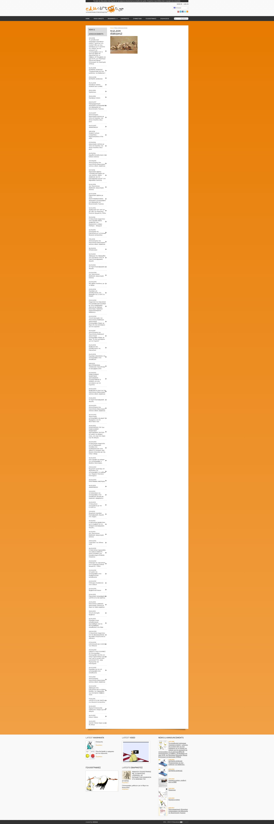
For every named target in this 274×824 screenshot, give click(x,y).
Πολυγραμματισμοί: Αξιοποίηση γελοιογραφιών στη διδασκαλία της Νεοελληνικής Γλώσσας (97, 105)
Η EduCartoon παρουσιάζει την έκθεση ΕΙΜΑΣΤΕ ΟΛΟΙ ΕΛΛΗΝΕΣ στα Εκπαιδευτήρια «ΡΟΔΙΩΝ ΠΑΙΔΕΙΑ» (97, 553)
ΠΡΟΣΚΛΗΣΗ (93, 249)
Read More (99, 745)
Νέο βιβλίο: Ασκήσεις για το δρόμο (96, 283)
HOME (88, 18)
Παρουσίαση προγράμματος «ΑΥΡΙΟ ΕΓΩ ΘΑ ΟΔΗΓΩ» (97, 596)
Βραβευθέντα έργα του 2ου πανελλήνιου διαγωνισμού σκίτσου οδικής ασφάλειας (97, 391)
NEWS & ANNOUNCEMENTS (171, 738)
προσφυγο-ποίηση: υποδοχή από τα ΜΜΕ (95, 84)
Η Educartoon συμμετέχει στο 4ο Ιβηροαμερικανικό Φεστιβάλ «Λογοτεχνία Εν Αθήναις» (97, 635)
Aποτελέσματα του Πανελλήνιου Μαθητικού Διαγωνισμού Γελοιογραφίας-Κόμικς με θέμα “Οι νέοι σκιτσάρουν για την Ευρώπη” (97, 336)
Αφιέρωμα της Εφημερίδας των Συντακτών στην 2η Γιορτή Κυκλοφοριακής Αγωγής (97, 257)
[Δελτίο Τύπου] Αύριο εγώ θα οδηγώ (97, 722)
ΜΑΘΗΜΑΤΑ (112, 18)
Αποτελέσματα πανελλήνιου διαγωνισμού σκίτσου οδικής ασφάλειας (97, 679)
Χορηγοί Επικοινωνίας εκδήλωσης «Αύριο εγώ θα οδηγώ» (97, 708)
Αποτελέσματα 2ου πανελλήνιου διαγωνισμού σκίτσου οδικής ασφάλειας (97, 408)
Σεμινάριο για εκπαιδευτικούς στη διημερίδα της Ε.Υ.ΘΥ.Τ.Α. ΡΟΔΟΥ (97, 292)
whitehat (95, 822)
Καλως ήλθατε (93, 716)
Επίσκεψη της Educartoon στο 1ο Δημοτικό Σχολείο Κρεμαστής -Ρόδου (97, 563)
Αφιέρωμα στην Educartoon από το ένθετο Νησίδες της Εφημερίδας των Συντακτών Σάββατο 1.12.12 (97, 690)
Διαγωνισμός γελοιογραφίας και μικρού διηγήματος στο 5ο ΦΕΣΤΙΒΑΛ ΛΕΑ (97, 418)
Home (111, 28)
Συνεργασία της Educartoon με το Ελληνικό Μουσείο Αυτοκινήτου (97, 232)
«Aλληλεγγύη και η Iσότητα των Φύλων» (97, 644)
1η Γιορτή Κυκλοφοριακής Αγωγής (96, 399)
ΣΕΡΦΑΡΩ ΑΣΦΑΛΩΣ (96, 78)
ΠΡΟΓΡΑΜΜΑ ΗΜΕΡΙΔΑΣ (97, 480)
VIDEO (132, 738)
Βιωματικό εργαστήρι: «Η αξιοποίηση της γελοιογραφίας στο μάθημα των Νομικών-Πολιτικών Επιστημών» (97, 471)
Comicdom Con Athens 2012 (96, 542)
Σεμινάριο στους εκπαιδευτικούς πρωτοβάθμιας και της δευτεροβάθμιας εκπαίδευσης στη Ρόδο (96, 623)
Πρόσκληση (92, 91)
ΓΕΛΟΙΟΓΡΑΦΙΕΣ (151, 18)
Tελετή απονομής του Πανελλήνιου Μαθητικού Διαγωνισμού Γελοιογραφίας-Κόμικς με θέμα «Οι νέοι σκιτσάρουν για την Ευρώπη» (97, 321)
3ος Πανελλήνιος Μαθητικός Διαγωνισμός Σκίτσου (96, 275)
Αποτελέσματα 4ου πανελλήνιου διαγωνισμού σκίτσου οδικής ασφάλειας (97, 163)
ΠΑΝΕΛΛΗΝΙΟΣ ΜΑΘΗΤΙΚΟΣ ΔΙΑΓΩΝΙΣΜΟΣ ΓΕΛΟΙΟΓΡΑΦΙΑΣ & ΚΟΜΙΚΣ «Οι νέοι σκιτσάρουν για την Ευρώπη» (95, 379)
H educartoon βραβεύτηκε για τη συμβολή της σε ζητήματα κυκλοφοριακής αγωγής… (97, 524)
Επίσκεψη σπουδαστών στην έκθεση (96, 582)
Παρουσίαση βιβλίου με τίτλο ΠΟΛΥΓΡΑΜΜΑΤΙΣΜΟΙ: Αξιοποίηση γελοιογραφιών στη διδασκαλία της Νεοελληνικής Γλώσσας (97, 199)
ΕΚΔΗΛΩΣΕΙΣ (164, 18)
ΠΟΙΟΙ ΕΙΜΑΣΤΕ (99, 18)
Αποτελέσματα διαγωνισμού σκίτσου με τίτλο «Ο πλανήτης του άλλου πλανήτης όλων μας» (96, 117)
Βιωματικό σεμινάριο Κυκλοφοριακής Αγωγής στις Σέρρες (96, 514)
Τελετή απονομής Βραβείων (94, 612)
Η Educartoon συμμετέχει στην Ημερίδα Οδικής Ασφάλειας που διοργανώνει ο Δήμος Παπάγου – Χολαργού (97, 221)
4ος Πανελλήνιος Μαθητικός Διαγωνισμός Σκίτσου (96, 187)
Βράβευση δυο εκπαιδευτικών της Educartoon (95, 347)
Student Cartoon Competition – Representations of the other (96, 135)
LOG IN (186, 4)
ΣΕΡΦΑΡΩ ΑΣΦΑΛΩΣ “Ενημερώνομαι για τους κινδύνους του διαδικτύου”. (97, 70)
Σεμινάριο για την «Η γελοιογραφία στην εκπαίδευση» (95, 670)
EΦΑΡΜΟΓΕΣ (125, 18)
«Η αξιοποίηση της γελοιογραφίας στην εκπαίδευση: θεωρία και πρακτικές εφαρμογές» (96, 494)
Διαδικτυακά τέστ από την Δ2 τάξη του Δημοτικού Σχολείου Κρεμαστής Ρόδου (97, 210)
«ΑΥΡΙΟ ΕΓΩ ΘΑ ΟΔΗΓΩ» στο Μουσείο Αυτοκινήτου (97, 700)
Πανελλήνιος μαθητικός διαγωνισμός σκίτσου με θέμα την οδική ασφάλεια (96, 604)
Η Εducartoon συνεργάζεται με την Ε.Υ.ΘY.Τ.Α (95, 504)
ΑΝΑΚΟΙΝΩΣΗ (93, 126)
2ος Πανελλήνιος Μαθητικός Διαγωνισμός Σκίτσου (96, 534)
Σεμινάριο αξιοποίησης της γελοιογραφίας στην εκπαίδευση (97, 356)
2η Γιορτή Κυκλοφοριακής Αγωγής (97, 266)
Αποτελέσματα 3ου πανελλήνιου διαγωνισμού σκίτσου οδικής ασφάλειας (97, 241)
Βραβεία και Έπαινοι (95, 589)
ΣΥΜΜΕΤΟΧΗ (137, 18)
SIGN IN (179, 4)
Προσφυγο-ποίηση (94, 97)
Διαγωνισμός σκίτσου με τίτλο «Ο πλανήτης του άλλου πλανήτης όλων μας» (96, 146)
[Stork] (102, 781)
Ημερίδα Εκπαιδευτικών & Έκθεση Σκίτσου (97, 155)
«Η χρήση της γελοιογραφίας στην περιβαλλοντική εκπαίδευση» (95, 573)
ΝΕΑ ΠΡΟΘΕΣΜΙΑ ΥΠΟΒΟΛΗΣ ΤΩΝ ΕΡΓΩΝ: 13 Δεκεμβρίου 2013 (97, 366)
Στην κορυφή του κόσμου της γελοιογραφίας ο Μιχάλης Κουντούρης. (96, 460)
